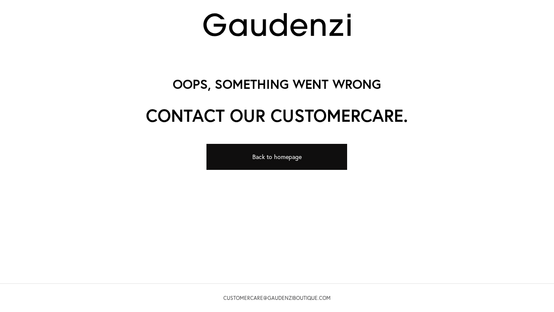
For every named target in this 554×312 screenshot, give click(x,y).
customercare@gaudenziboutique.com (277, 298)
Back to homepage (277, 157)
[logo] (277, 24)
